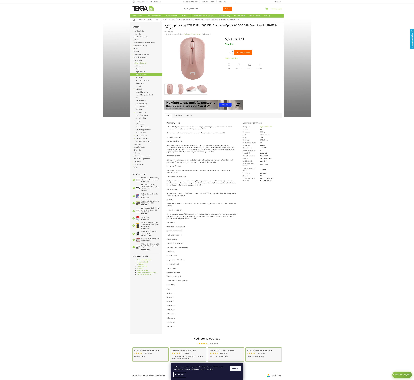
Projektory (137, 51)
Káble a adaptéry (141, 136)
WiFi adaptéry (140, 124)
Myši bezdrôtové (141, 75)
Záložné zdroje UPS (142, 138)
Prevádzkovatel (142, 266)
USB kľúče (139, 109)
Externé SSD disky (141, 107)
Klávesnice (139, 66)
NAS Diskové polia (141, 133)
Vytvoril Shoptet (276, 375)
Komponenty (138, 60)
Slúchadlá (139, 89)
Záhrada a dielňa (139, 165)
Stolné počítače (139, 31)
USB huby (139, 98)
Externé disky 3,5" (141, 104)
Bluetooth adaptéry (142, 127)
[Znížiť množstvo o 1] (233, 54)
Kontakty (140, 268)
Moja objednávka (142, 270)
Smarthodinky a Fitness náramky (144, 43)
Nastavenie (179, 375)
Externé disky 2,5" (141, 101)
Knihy (135, 167)
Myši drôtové (140, 72)
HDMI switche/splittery (143, 141)
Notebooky (137, 34)
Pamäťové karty (141, 112)
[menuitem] (137, 16)
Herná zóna (137, 144)
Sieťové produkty (139, 147)
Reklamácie (222, 2)
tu (212, 369)
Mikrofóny (139, 86)
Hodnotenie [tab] (178, 116)
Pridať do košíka (244, 52)
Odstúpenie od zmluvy (144, 275)
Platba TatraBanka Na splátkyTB (147, 272)
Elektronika (137, 150)
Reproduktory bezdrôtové (144, 95)
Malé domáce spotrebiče (142, 159)
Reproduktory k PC (142, 92)
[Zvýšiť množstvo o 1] (233, 51)
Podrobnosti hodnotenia (192, 34)
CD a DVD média (141, 118)
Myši (137, 69)
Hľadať (227, 9)
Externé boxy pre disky (143, 130)
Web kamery (140, 83)
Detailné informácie (231, 58)
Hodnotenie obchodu (207, 338)
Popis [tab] (168, 116)
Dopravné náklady (208, 2)
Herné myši (140, 78)
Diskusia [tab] (189, 116)
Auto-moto (137, 153)
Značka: (206, 34)
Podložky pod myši (142, 80)
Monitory (136, 49)
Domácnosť (137, 162)
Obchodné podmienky (190, 2)
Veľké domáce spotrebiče (142, 156)
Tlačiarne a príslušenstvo (142, 54)
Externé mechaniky (142, 115)
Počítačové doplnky (140, 63)
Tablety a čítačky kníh (141, 37)
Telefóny (136, 40)
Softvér (138, 121)
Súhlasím (235, 368)
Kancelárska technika (140, 57)
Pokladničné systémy (140, 46)
